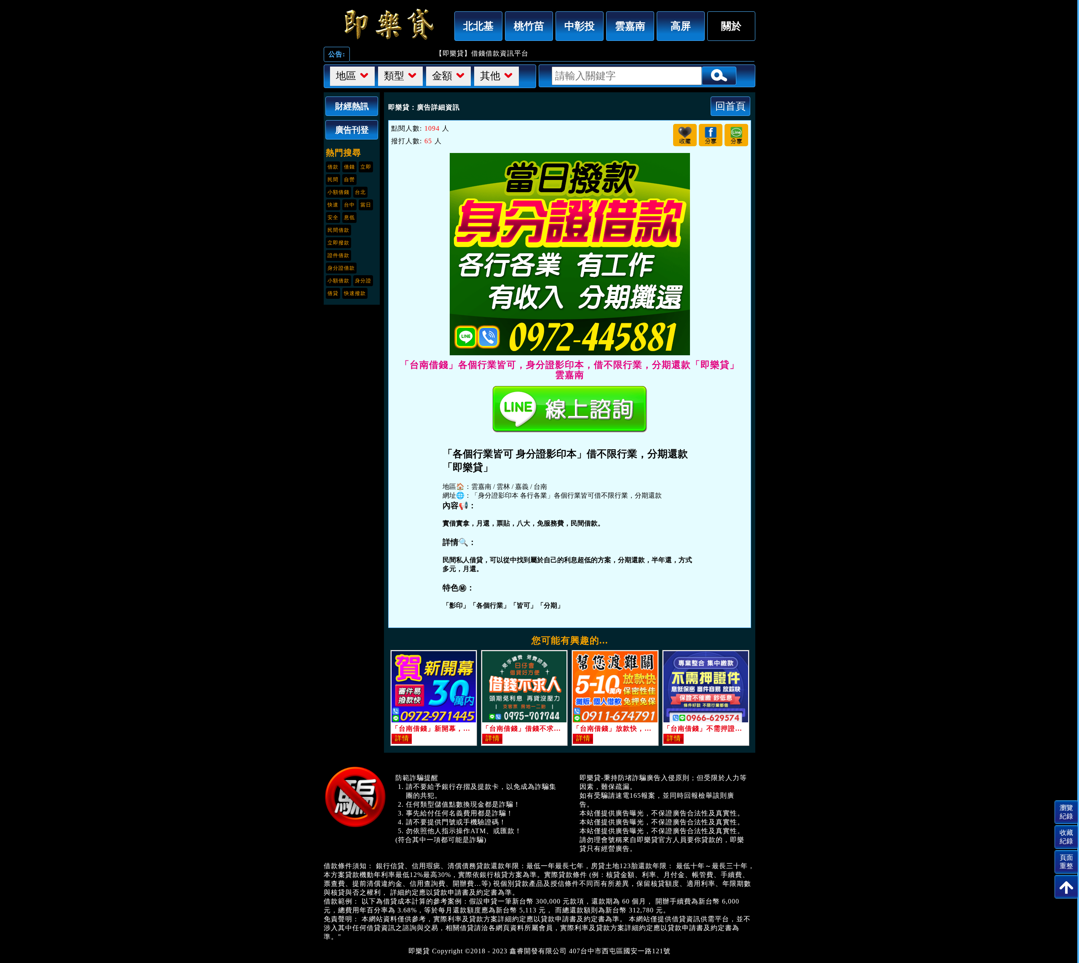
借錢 (349, 167)
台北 (360, 192)
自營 (349, 179)
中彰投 (579, 26)
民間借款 (338, 230)
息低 (349, 217)
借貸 (332, 293)
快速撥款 (355, 293)
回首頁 (730, 106)
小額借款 (338, 281)
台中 (349, 205)
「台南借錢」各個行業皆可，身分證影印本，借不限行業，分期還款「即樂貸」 (387, 24)
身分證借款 (341, 268)
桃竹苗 (529, 26)
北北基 (478, 26)
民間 (332, 179)
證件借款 (338, 255)
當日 (365, 205)
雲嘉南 (630, 26)
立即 (365, 167)
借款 (332, 167)
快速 (332, 205)
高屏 (681, 26)
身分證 (363, 281)
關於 (731, 26)
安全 (332, 217)
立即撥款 (338, 243)
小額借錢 (338, 192)
